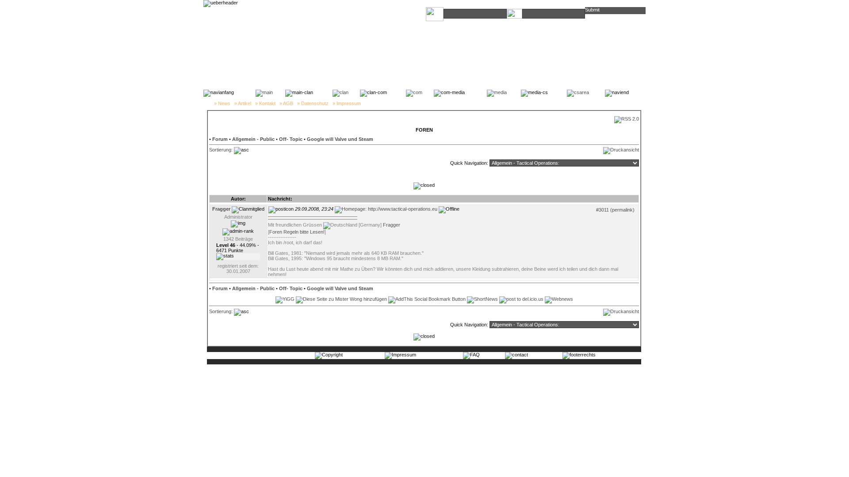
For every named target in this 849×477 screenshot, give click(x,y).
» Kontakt (265, 103)
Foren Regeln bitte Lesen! (297, 232)
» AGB (286, 103)
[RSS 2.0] (626, 118)
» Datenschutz (313, 103)
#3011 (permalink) (615, 209)
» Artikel (242, 103)
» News (222, 103)
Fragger (391, 224)
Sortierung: (221, 149)
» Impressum (347, 103)
